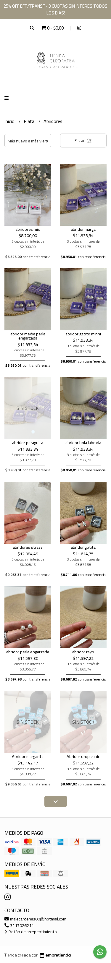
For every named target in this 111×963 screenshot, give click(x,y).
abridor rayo (83, 652)
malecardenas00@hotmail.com (37, 919)
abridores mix (27, 229)
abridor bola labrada (83, 442)
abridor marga (83, 229)
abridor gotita (83, 547)
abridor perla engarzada (27, 652)
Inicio (10, 121)
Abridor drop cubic (83, 756)
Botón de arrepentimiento (32, 932)
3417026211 (21, 925)
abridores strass (28, 547)
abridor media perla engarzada (27, 336)
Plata (30, 121)
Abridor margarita (28, 756)
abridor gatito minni (83, 334)
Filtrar (80, 140)
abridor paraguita (27, 442)
